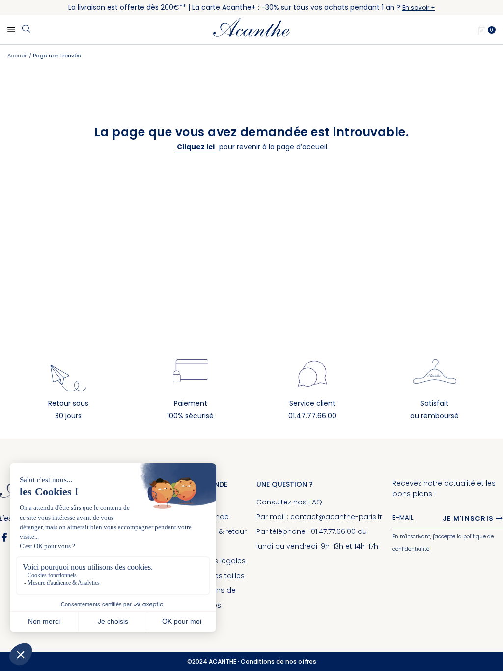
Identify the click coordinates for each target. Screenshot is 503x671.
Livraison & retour (216, 531)
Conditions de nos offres (278, 661)
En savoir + (418, 7)
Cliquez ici (196, 147)
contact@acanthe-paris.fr (336, 517)
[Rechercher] (26, 29)
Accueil (18, 55)
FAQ (315, 502)
